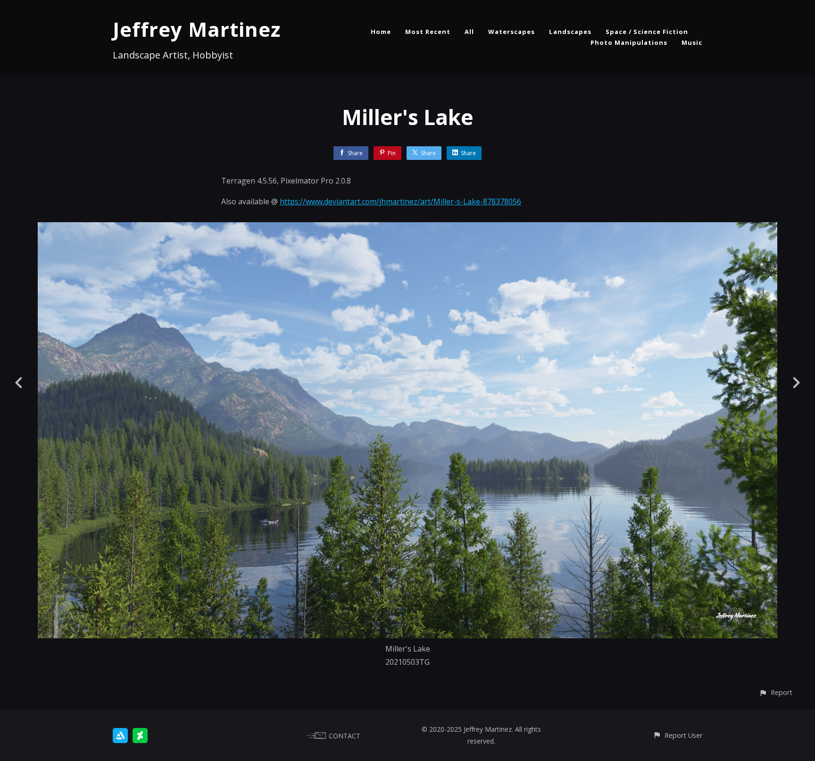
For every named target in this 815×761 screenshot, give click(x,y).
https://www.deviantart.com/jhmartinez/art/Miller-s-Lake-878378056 (400, 201)
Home (381, 31)
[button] (775, 692)
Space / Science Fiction (647, 31)
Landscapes (570, 31)
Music (692, 42)
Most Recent (427, 31)
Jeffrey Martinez (197, 29)
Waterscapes (511, 31)
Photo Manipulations (628, 42)
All (469, 31)
